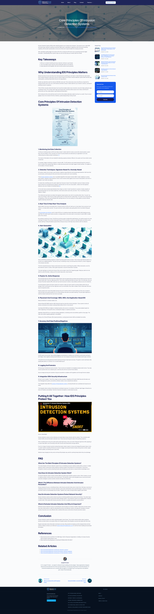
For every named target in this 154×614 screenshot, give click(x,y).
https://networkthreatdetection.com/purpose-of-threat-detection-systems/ (56, 552)
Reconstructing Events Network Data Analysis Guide (108, 76)
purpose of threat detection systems (59, 383)
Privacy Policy (101, 598)
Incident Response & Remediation (75, 600)
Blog (75, 2)
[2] (59, 186)
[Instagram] (106, 589)
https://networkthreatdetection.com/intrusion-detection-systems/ (54, 549)
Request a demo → (51, 600)
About (68, 2)
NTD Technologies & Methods (90, 27)
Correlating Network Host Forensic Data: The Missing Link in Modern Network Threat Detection (108, 56)
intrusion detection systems (47, 176)
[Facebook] (103, 589)
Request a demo (111, 2)
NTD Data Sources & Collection (75, 595)
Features (89, 2)
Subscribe (105, 99)
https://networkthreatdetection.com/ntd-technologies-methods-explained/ (56, 551)
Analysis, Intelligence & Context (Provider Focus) (79, 607)
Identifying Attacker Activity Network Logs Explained (108, 69)
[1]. (59, 155)
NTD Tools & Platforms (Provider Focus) (77, 602)
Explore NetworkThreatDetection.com (65, 525)
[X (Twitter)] (105, 589)
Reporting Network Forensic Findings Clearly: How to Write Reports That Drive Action (108, 49)
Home (62, 2)
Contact (82, 2)
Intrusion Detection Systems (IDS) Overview (75, 27)
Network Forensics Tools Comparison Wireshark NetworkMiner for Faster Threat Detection (108, 62)
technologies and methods (45, 212)
